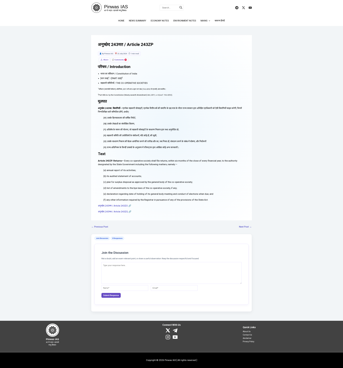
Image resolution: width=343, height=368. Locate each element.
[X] (167, 330)
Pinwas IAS (116, 6)
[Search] (181, 7)
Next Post (245, 227)
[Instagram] (167, 337)
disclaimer (247, 338)
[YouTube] (250, 7)
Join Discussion (102, 238)
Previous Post (99, 227)
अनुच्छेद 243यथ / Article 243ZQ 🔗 (114, 211)
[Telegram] (236, 7)
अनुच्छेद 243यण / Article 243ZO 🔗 (114, 205)
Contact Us (247, 335)
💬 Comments (119, 60)
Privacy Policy (248, 341)
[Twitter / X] (243, 7)
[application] (208, 20)
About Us (247, 331)
